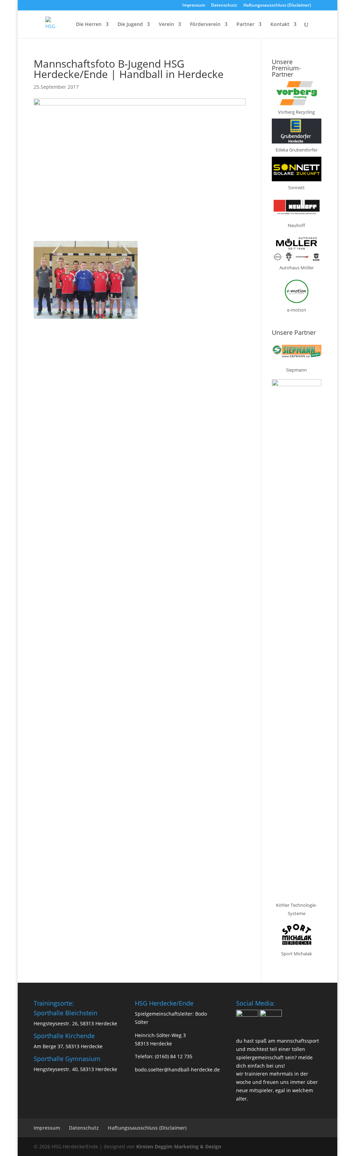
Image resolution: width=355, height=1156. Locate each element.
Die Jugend (130, 24)
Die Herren (89, 24)
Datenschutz (224, 5)
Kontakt (279, 24)
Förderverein (205, 24)
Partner (245, 24)
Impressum (193, 5)
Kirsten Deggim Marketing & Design (178, 1146)
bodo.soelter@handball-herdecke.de (177, 1069)
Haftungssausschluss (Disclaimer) (277, 5)
